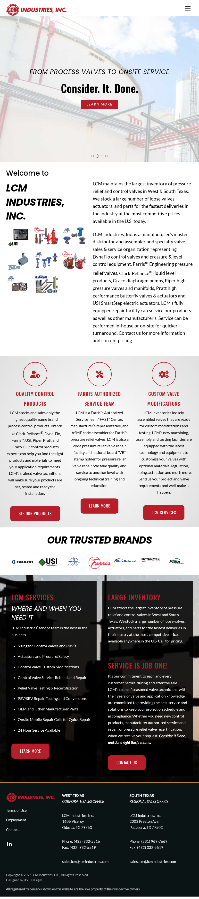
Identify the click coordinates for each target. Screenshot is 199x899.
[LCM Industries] (36, 9)
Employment (16, 820)
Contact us (130, 333)
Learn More (99, 104)
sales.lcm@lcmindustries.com (153, 861)
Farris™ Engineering (153, 264)
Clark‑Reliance (135, 273)
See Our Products (35, 513)
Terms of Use (16, 810)
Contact (12, 829)
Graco (119, 280)
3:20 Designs (33, 880)
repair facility (126, 310)
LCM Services (164, 512)
